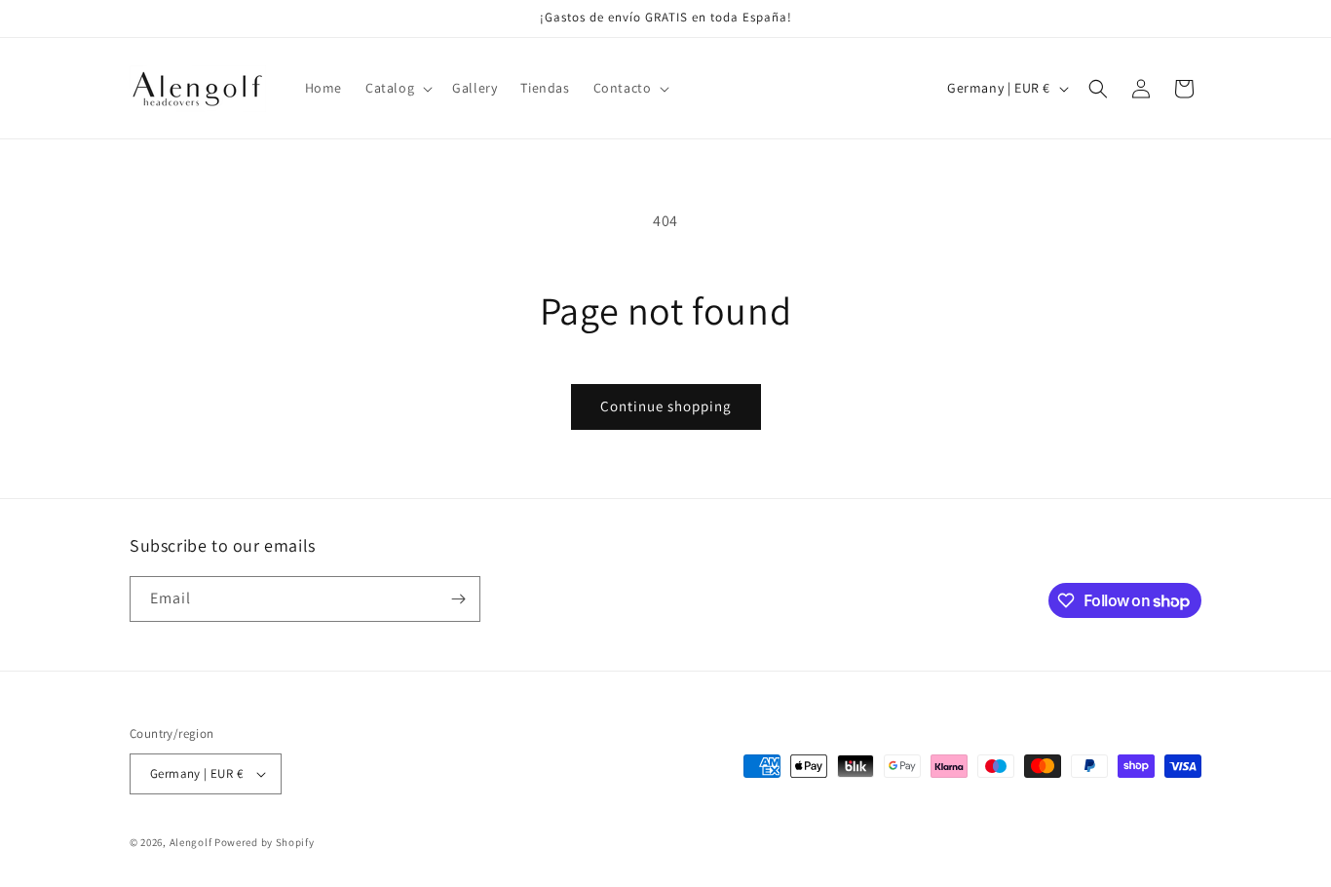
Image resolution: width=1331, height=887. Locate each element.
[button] (397, 87)
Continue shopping (666, 406)
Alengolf (191, 842)
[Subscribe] (458, 599)
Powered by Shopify (264, 842)
